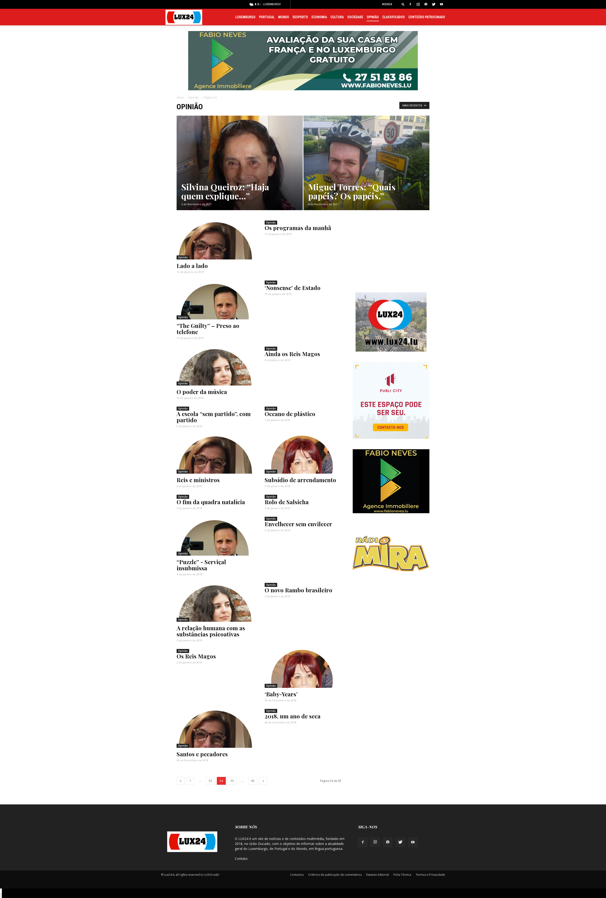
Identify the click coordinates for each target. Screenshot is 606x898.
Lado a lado (192, 265)
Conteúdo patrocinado (426, 17)
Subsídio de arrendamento (300, 480)
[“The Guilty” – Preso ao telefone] (215, 300)
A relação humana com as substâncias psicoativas (211, 631)
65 (252, 781)
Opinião (373, 17)
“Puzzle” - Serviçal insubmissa (201, 565)
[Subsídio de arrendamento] (303, 455)
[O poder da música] (215, 367)
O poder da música (202, 391)
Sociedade (355, 17)
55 (232, 781)
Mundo (283, 17)
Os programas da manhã (298, 227)
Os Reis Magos (196, 656)
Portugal (267, 17)
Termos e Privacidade (430, 875)
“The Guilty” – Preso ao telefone (208, 329)
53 (210, 781)
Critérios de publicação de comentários (335, 875)
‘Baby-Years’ (281, 694)
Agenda (387, 4)
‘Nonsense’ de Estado (293, 287)
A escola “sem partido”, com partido (214, 417)
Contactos (297, 875)
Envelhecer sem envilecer (298, 524)
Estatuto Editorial (377, 875)
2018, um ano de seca (293, 716)
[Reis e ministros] (215, 455)
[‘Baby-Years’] (303, 669)
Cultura (337, 17)
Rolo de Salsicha (287, 502)
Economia (319, 17)
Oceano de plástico (290, 413)
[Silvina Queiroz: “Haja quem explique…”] (240, 170)
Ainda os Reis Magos (292, 354)
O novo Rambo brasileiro (298, 590)
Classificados (393, 17)
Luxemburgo (245, 17)
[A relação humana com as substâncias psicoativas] (215, 603)
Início (180, 97)
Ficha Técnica (402, 875)
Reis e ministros (198, 480)
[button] (403, 4)
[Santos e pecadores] (215, 729)
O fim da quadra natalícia (211, 502)
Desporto (300, 17)
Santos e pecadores (202, 754)
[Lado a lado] (215, 240)
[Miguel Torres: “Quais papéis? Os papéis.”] (366, 170)
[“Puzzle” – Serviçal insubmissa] (215, 537)
